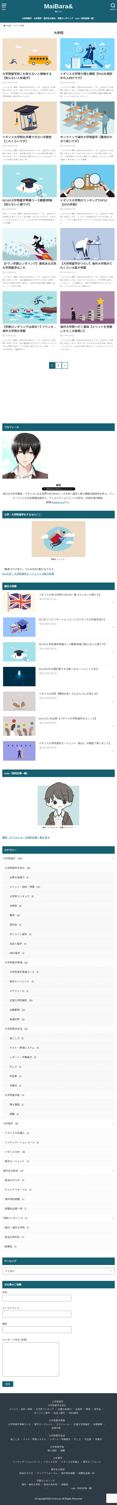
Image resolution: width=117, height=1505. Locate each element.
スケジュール (19, 991)
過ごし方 (16, 1038)
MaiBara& (58, 6)
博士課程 (16, 1104)
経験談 (10, 1246)
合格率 (15, 905)
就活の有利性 (14, 1237)
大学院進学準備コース (24, 972)
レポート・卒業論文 (23, 1057)
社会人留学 (18, 943)
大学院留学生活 (16, 1028)
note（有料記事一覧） (85, 18)
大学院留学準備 (16, 962)
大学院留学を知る (17, 868)
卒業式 (15, 1085)
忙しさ (15, 1066)
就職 (14, 1114)
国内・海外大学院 (16, 1227)
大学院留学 (27, 18)
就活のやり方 (14, 1180)
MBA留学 (17, 953)
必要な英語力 (19, 877)
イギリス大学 (15, 1152)
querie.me (58, 502)
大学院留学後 (14, 1095)
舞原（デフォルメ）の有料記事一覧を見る (26, 837)
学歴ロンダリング (65, 18)
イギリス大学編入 (16, 1133)
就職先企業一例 (15, 1208)
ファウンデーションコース (21, 1142)
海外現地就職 (14, 1199)
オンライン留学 (20, 934)
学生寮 (15, 1076)
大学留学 (38, 18)
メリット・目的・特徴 (25, 886)
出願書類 (17, 1009)
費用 (15, 915)
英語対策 (17, 1019)
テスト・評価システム (24, 1047)
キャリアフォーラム (18, 1189)
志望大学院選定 (21, 1000)
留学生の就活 (49, 18)
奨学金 (15, 924)
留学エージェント (21, 981)
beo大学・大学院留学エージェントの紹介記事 (28, 573)
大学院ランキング (21, 896)
